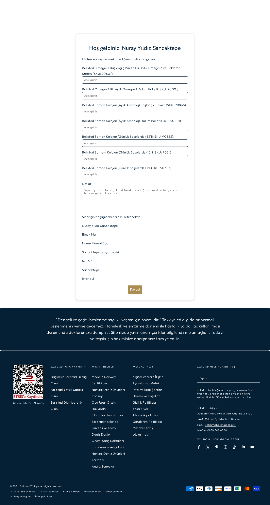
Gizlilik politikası (49, 491)
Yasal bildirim (114, 491)
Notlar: (87, 184)
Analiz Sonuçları (103, 466)
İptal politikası (43, 496)
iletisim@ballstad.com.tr (220, 424)
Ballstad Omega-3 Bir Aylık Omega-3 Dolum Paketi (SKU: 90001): (130, 89)
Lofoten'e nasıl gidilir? (108, 447)
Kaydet (135, 289)
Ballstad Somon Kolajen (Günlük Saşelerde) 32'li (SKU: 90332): (128, 136)
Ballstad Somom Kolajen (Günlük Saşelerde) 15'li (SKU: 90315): (128, 152)
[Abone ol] (258, 378)
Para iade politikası (25, 491)
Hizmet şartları (71, 491)
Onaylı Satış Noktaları (108, 441)
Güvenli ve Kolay (104, 428)
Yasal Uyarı (141, 409)
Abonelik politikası (146, 415)
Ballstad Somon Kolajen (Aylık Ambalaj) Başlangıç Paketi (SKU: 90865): (134, 105)
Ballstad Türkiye (29, 486)
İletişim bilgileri (23, 496)
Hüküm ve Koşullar (146, 396)
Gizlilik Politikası (144, 402)
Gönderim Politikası (147, 422)
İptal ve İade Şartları (148, 390)
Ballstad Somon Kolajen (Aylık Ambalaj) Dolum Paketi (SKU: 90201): (132, 121)
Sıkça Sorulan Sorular (108, 415)
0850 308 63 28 (217, 430)
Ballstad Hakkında (105, 422)
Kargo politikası (93, 491)
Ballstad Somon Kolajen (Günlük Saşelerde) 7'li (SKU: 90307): (127, 168)
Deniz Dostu (101, 434)
